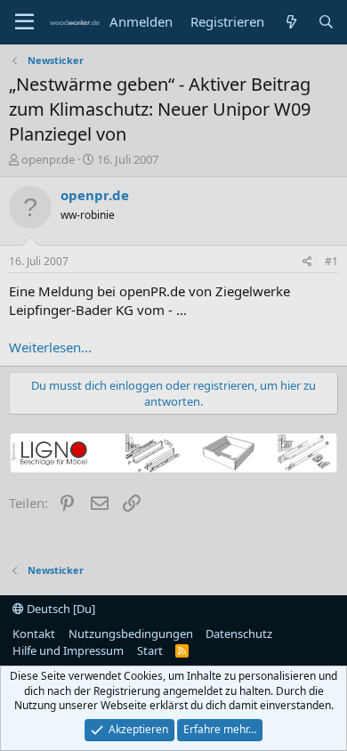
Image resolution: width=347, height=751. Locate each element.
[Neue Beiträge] (290, 21)
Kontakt (33, 634)
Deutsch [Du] (59, 609)
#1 (331, 261)
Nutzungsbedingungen (131, 634)
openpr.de (48, 159)
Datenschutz (239, 634)
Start (150, 650)
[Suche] (326, 21)
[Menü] (24, 22)
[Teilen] (307, 262)
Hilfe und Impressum (68, 650)
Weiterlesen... (50, 347)
